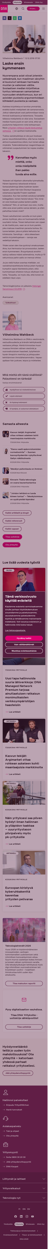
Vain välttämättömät (24, 644)
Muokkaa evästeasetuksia (24, 651)
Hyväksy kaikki (24, 638)
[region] (24, 624)
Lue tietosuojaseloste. (15, 630)
